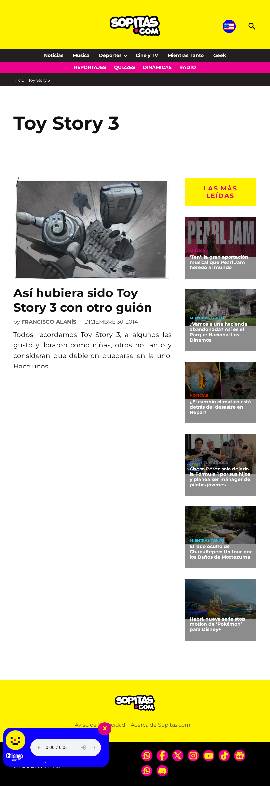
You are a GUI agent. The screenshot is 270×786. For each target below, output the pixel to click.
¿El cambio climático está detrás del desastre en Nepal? (220, 407)
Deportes (110, 55)
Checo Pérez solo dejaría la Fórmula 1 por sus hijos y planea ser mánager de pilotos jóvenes (220, 477)
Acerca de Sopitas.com (160, 725)
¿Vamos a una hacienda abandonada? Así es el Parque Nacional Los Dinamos (218, 332)
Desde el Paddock (209, 463)
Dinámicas (157, 67)
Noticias (53, 55)
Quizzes (124, 67)
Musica (81, 55)
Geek (219, 55)
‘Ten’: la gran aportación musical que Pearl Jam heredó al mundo (219, 262)
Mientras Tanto (186, 55)
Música (197, 251)
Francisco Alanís (48, 322)
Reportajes (90, 67)
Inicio (19, 80)
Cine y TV (147, 55)
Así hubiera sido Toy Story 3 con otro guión (83, 300)
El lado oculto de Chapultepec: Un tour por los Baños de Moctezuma (221, 552)
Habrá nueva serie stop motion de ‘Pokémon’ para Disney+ (217, 624)
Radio (187, 67)
